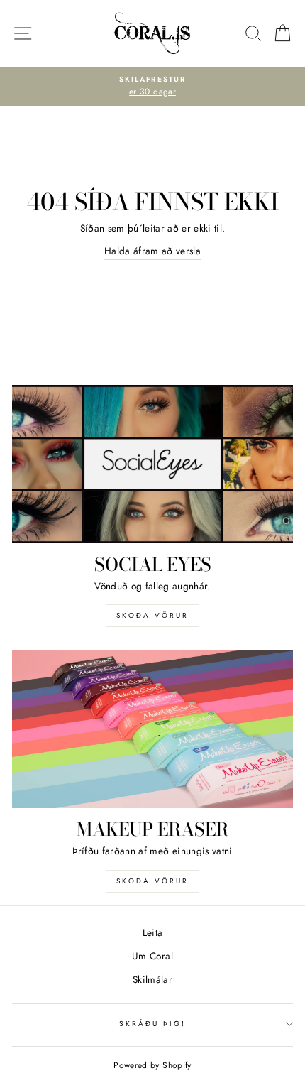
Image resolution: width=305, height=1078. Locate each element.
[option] (152, 86)
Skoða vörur (152, 615)
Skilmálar (152, 979)
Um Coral (152, 956)
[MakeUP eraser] (152, 729)
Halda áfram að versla (152, 251)
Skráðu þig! (153, 1023)
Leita (153, 932)
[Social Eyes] (152, 464)
